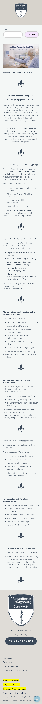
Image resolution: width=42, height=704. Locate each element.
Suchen (6, 30)
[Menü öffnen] (21, 21)
